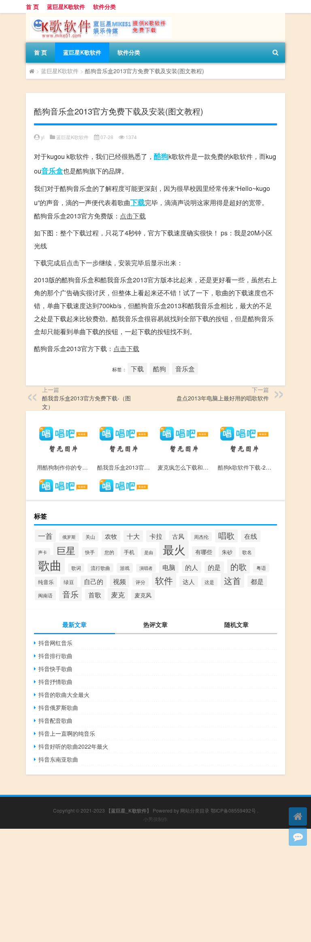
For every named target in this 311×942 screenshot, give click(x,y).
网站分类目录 (194, 810)
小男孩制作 (155, 818)
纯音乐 (46, 582)
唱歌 (226, 535)
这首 (232, 580)
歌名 (247, 552)
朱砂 (227, 552)
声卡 (42, 552)
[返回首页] (298, 816)
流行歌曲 (100, 568)
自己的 (93, 581)
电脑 (168, 567)
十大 (133, 536)
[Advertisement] (155, 885)
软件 (164, 580)
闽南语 (45, 595)
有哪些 (203, 552)
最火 (174, 549)
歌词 (76, 568)
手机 (129, 552)
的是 (214, 567)
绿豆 (69, 582)
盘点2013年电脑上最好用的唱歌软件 (223, 398)
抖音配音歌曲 (55, 720)
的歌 (238, 566)
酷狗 (161, 156)
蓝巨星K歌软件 (66, 6)
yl (43, 136)
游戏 (125, 568)
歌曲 (50, 564)
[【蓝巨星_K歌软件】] (99, 16)
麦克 (118, 594)
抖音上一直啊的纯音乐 (66, 733)
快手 (90, 552)
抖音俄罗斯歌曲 (58, 707)
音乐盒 (52, 170)
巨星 (66, 550)
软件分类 (104, 6)
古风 (178, 536)
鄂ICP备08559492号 (233, 810)
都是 (257, 581)
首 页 (32, 6)
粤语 (261, 568)
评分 (140, 582)
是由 (148, 552)
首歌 (94, 594)
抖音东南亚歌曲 (58, 759)
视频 (119, 581)
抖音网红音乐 (55, 643)
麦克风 (142, 595)
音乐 (70, 594)
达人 (189, 581)
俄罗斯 (69, 537)
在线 (250, 536)
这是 (209, 582)
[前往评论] (298, 837)
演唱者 (146, 568)
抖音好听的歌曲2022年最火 (73, 746)
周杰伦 (201, 536)
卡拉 (155, 536)
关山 (90, 536)
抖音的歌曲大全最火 (63, 694)
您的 (109, 552)
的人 (191, 567)
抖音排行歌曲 (55, 656)
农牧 (111, 536)
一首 (45, 536)
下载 (137, 202)
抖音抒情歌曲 (55, 681)
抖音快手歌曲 (55, 669)
